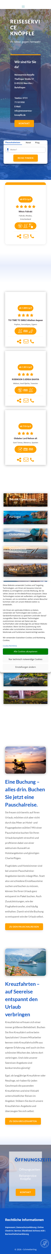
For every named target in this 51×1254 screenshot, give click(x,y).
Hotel (28, 142)
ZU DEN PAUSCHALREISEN (24, 926)
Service (17, 1231)
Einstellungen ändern (25, 667)
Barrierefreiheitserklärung (17, 1234)
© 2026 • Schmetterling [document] (26, 1249)
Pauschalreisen (12, 142)
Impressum (10, 1227)
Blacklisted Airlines (31, 1231)
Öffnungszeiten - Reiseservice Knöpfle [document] (25, 1174)
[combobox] (26, 149)
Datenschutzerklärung (26, 1227)
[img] (20, 225)
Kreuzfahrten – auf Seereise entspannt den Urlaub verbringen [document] (22, 999)
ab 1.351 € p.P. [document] (25, 367)
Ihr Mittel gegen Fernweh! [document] (25, 41)
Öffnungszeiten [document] (25, 1159)
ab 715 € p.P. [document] (25, 426)
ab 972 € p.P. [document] (25, 199)
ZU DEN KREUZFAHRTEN (23, 1121)
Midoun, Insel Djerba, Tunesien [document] (25, 383)
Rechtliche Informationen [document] (24, 1220)
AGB (42, 1231)
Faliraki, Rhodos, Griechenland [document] (25, 217)
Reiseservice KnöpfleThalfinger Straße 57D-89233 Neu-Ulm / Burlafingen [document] (24, 81)
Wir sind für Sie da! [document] (25, 64)
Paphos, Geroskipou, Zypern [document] (25, 324)
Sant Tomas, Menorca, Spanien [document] (25, 443)
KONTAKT (24, 123)
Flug (37, 142)
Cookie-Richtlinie (10, 646)
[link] (25, 215)
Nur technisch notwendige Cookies (25, 659)
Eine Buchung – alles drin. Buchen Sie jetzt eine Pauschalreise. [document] (25, 793)
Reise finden (25, 158)
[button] (19, 236)
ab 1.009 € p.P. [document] (25, 308)
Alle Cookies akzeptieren (25, 651)
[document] (25, 211)
